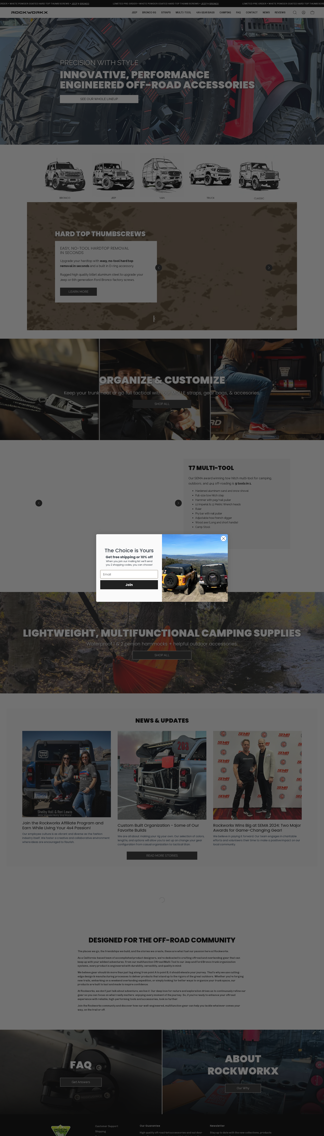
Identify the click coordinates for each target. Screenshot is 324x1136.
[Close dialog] (223, 538)
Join (129, 584)
